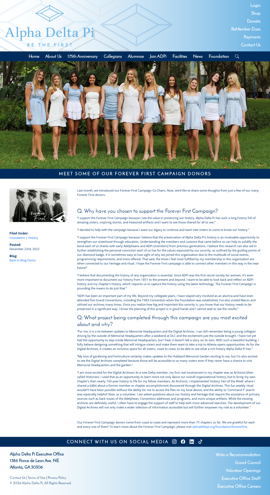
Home (34, 56)
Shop (256, 13)
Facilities (180, 56)
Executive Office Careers (239, 486)
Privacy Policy (57, 477)
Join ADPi (158, 56)
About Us (53, 56)
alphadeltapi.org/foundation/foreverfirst (219, 427)
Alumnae (136, 56)
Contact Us (251, 44)
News (198, 56)
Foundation (219, 56)
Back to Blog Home (22, 260)
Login (255, 5)
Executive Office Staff (241, 478)
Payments (252, 37)
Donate (254, 21)
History (33, 238)
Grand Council (248, 462)
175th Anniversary (83, 56)
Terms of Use (36, 477)
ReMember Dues (246, 29)
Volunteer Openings (243, 470)
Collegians (113, 56)
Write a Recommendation (238, 454)
